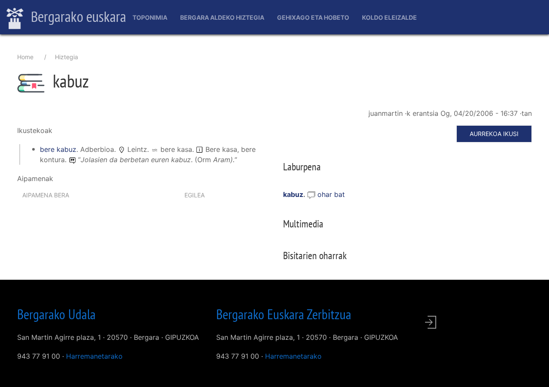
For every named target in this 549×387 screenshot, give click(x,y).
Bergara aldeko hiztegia (222, 17)
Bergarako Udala (56, 314)
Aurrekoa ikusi (494, 133)
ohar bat (331, 194)
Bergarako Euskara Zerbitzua (283, 314)
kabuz (293, 194)
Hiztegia (66, 56)
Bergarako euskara (77, 16)
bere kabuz (58, 149)
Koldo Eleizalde (389, 17)
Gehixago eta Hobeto (313, 17)
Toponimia (150, 17)
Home (25, 56)
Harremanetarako (94, 356)
